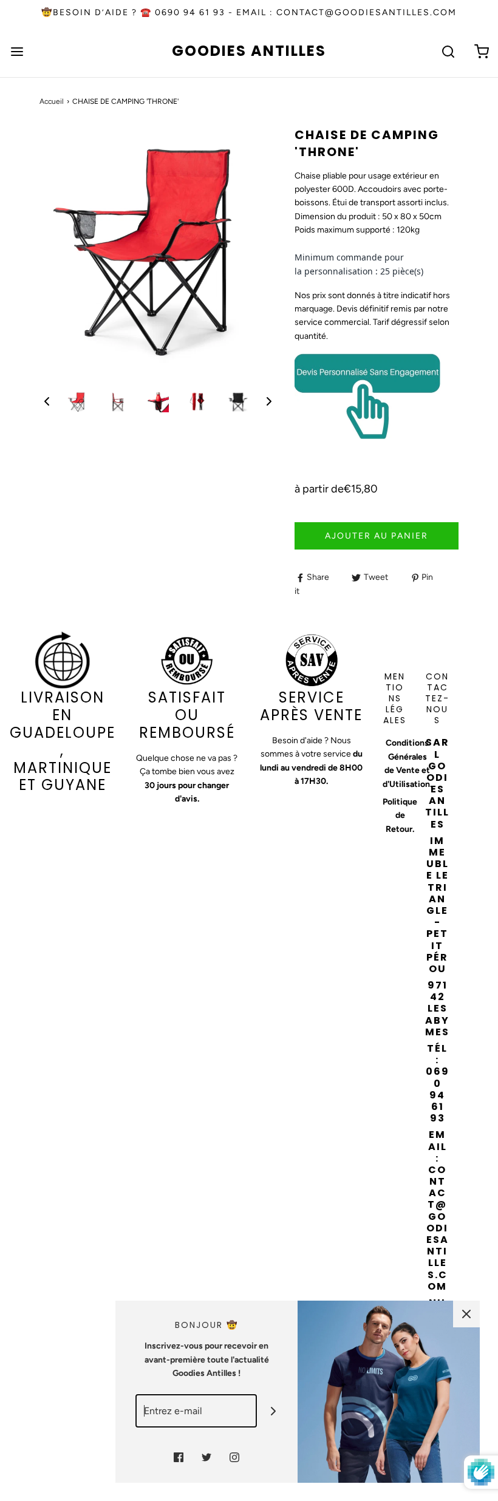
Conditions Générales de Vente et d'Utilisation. (407, 763)
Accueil (51, 101)
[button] (46, 401)
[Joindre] (273, 1411)
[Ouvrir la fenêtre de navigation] (16, 51)
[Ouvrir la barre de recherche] (448, 51)
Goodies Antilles (249, 51)
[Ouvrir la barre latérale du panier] (481, 51)
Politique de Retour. (400, 815)
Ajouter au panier (376, 536)
